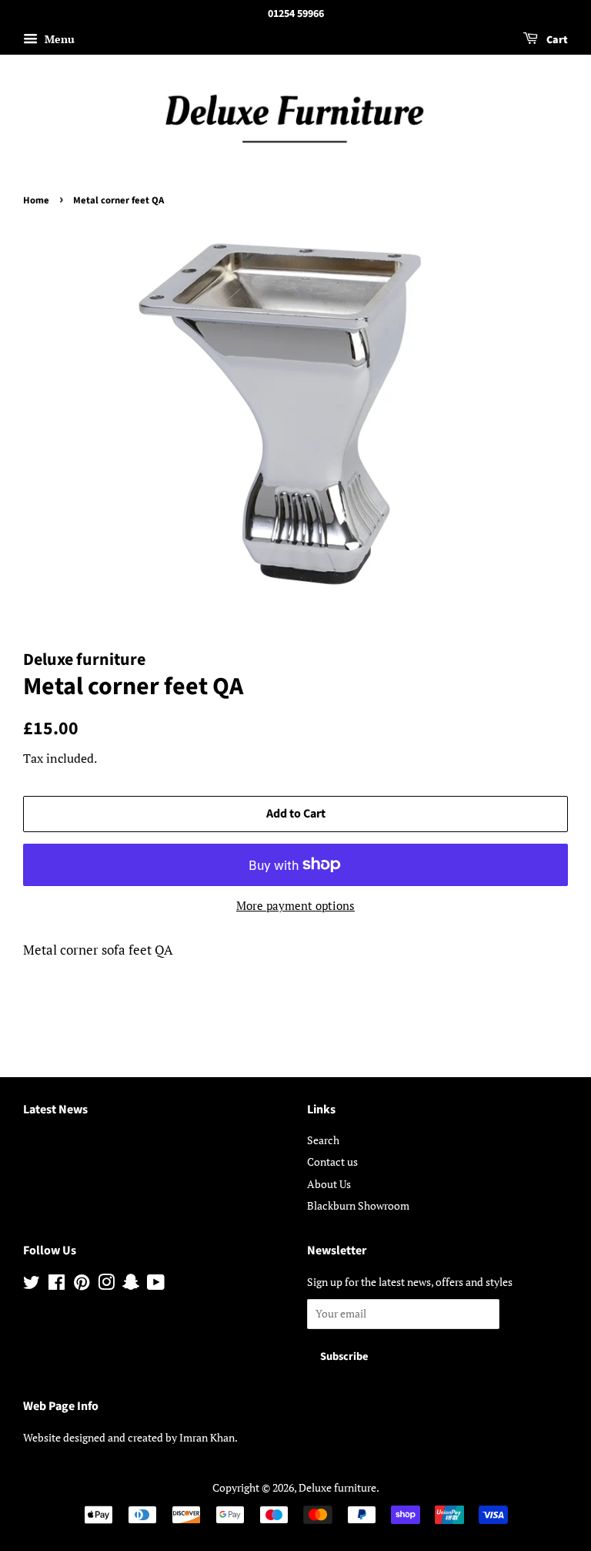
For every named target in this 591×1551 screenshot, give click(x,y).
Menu (58, 39)
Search (323, 1140)
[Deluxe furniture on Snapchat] (130, 1284)
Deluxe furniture (337, 1487)
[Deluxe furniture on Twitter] (31, 1284)
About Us (329, 1184)
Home (36, 200)
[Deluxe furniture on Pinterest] (81, 1284)
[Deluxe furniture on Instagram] (106, 1284)
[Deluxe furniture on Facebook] (56, 1284)
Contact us (332, 1161)
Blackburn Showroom (358, 1205)
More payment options (295, 905)
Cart (556, 40)
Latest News (55, 1109)
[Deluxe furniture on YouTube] (156, 1284)
